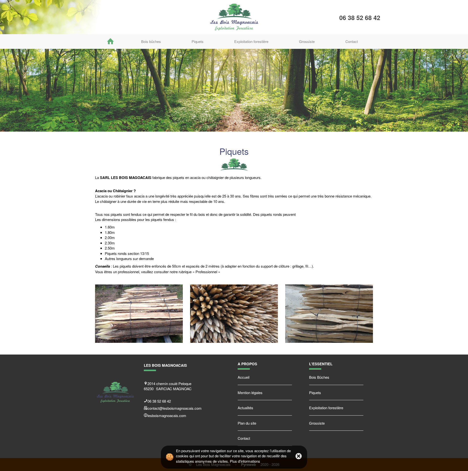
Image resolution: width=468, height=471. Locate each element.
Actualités (245, 407)
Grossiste (307, 41)
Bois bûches (151, 41)
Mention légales (250, 392)
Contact (351, 41)
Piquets (198, 41)
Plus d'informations (245, 461)
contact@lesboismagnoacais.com (174, 408)
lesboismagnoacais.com (166, 415)
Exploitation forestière (251, 41)
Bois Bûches (319, 377)
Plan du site (247, 423)
